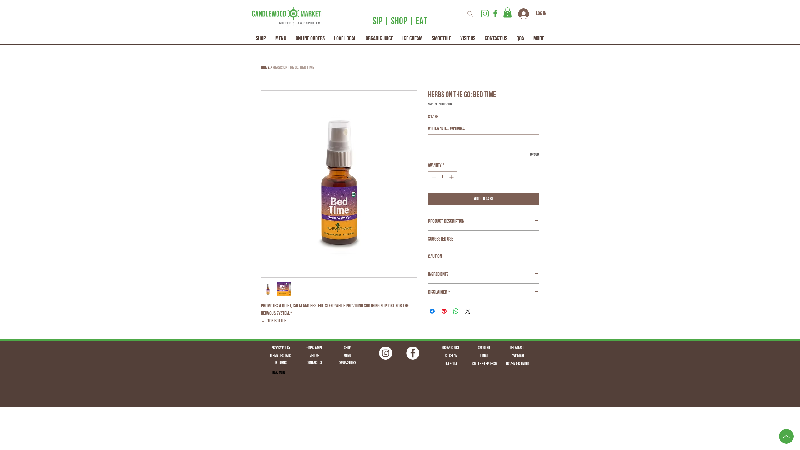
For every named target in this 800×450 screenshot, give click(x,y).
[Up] (786, 436)
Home (265, 67)
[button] (507, 12)
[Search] (470, 13)
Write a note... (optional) (447, 128)
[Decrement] (433, 177)
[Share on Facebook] (432, 311)
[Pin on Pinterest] (444, 311)
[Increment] (452, 177)
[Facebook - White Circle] (412, 353)
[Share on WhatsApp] (456, 311)
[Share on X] (468, 311)
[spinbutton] (442, 177)
